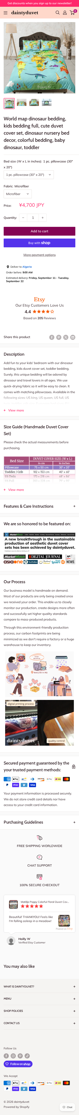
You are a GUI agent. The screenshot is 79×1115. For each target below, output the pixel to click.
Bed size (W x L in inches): (38, 164)
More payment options (40, 255)
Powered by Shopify (16, 1107)
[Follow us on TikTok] (27, 1055)
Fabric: (16, 186)
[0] (72, 12)
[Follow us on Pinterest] (20, 1055)
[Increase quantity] (42, 218)
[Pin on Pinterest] (58, 337)
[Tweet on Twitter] (65, 337)
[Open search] (58, 13)
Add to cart (39, 231)
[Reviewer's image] (64, 923)
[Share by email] (72, 337)
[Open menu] (5, 12)
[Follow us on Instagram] (13, 1055)
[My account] (65, 13)
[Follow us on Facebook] (6, 1055)
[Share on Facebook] (51, 337)
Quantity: (10, 218)
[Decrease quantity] (23, 218)
